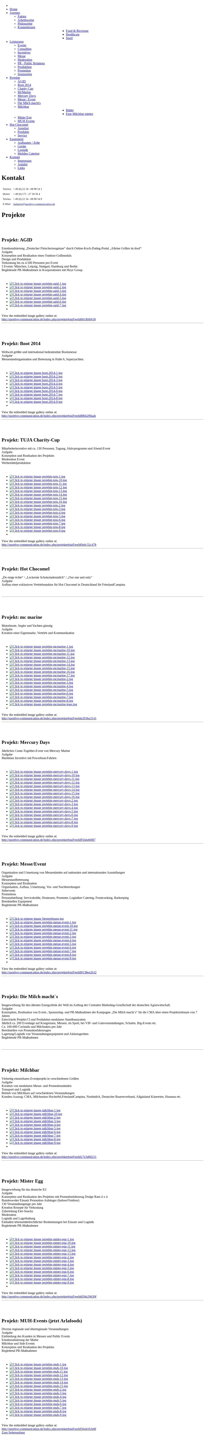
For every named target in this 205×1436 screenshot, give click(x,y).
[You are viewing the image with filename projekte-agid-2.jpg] (38, 287)
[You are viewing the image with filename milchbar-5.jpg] (35, 1128)
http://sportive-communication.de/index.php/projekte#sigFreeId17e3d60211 (49, 1157)
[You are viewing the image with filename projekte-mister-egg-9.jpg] (42, 1282)
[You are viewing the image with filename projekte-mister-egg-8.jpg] (42, 1279)
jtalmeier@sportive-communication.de (34, 204)
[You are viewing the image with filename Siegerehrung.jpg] (37, 918)
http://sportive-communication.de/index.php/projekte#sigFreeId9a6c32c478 (49, 544)
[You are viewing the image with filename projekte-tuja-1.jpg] (37, 476)
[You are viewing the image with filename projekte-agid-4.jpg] (38, 294)
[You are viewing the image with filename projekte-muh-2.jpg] (38, 1389)
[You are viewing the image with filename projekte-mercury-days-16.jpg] (44, 797)
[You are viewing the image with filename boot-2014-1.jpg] (36, 373)
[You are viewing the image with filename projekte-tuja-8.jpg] (37, 527)
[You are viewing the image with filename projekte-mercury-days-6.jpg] (44, 815)
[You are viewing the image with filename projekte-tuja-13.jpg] (38, 491)
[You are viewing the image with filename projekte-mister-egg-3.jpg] (42, 1261)
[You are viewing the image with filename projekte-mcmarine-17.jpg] (42, 675)
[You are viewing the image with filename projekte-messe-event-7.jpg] (43, 951)
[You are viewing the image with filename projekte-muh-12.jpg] (39, 1375)
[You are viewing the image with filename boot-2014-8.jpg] (36, 398)
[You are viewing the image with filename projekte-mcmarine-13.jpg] (42, 661)
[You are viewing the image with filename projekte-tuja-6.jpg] (37, 520)
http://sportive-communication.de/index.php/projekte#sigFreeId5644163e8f (49, 1429)
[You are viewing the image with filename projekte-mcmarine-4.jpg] (41, 686)
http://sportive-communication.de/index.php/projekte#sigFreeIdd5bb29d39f (49, 1296)
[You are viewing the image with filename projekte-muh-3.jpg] (38, 1393)
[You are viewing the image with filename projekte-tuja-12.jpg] (38, 487)
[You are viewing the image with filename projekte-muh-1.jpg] (38, 1364)
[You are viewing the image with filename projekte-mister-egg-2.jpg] (42, 1257)
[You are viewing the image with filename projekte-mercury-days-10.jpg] (44, 775)
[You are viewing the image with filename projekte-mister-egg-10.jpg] (42, 1243)
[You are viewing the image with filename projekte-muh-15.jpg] (39, 1386)
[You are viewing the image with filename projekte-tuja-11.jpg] (38, 483)
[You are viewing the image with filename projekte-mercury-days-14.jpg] (44, 789)
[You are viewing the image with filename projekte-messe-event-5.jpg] (43, 944)
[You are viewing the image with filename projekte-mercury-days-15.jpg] (44, 793)
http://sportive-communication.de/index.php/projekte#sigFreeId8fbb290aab (49, 415)
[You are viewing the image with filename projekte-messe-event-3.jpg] (43, 936)
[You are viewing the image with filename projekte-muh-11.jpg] (39, 1371)
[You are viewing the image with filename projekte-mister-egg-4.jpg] (42, 1264)
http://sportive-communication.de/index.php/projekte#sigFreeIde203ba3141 (49, 718)
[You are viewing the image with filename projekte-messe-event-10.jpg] (44, 926)
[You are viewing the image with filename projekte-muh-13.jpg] (39, 1378)
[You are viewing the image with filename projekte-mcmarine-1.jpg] (41, 646)
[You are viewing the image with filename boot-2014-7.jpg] (36, 394)
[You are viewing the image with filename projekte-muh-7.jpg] (38, 1407)
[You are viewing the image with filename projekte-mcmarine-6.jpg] (41, 693)
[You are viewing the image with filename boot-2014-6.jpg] (36, 391)
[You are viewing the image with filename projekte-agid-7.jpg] (38, 305)
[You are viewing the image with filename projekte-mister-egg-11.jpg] (42, 1246)
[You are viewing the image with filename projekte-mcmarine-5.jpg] (41, 690)
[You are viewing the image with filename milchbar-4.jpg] (35, 1124)
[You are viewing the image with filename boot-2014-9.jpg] (36, 401)
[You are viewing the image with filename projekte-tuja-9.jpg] (37, 530)
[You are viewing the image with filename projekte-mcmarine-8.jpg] (41, 700)
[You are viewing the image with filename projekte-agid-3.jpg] (38, 291)
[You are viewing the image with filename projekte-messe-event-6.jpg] (43, 947)
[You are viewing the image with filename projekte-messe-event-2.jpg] (43, 933)
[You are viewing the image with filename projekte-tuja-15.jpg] (38, 498)
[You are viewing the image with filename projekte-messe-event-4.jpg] (43, 940)
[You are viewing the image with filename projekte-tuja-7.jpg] (37, 523)
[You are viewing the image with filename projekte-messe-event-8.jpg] (43, 954)
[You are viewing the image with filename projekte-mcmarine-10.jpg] (42, 650)
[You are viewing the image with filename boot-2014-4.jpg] (36, 383)
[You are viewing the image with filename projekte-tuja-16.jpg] (38, 501)
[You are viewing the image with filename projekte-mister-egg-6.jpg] (42, 1271)
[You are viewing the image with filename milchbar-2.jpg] (35, 1117)
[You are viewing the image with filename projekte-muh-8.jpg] (38, 1411)
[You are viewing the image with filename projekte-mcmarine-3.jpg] (41, 682)
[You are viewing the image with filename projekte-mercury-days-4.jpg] (44, 807)
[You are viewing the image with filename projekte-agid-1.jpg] (38, 283)
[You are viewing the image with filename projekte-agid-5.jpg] (38, 298)
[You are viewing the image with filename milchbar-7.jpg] (35, 1135)
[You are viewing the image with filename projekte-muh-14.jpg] (39, 1382)
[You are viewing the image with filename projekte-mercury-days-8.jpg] (44, 822)
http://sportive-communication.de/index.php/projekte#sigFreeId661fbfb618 (49, 319)
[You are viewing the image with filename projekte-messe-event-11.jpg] (43, 929)
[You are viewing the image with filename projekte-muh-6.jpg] (38, 1404)
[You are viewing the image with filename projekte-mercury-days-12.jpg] (44, 782)
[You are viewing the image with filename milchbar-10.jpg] (36, 1114)
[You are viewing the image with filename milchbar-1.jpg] (35, 1110)
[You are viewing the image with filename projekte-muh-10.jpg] (39, 1368)
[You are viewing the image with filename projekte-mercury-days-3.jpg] (44, 804)
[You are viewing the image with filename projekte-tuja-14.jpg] (38, 494)
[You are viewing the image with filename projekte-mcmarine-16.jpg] (42, 671)
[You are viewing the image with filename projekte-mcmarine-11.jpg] (42, 653)
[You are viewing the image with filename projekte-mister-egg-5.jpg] (42, 1268)
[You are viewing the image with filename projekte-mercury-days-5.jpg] (44, 811)
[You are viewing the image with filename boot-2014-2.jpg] (36, 376)
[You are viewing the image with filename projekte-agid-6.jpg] (38, 301)
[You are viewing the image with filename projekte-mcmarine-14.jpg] (42, 664)
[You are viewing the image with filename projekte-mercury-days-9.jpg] (44, 825)
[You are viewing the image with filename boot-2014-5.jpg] (36, 387)
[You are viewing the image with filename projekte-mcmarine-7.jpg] (41, 697)
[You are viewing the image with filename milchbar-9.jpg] (35, 1142)
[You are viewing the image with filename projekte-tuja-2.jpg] (37, 505)
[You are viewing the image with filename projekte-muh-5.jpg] (38, 1400)
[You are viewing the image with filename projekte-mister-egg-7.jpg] (42, 1275)
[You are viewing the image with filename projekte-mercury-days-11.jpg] (44, 779)
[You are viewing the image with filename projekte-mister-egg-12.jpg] (42, 1250)
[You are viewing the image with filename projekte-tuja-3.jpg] (37, 509)
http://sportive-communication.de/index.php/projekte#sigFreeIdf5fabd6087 (48, 840)
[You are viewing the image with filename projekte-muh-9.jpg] (38, 1415)
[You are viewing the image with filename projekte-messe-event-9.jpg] (43, 958)
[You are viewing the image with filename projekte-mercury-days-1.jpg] (44, 771)
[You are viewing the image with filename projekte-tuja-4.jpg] (37, 512)
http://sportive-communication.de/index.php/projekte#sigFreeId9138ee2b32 (49, 972)
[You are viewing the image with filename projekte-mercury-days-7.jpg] (44, 818)
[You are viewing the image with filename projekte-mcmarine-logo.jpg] (43, 704)
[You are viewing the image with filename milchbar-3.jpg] (35, 1121)
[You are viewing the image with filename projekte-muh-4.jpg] (38, 1397)
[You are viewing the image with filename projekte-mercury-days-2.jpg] (44, 800)
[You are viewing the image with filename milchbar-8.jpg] (35, 1139)
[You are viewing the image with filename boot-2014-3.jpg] (36, 380)
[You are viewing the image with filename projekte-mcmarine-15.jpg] (42, 668)
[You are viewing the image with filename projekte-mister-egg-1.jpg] (42, 1239)
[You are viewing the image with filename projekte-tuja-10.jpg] (38, 480)
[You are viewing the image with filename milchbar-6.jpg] (35, 1132)
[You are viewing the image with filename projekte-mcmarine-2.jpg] (41, 679)
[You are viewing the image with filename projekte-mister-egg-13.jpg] (42, 1253)
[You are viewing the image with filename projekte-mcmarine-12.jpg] (42, 657)
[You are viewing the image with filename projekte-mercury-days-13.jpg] (44, 786)
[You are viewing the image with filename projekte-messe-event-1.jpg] (43, 922)
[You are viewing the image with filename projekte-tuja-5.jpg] (37, 516)
